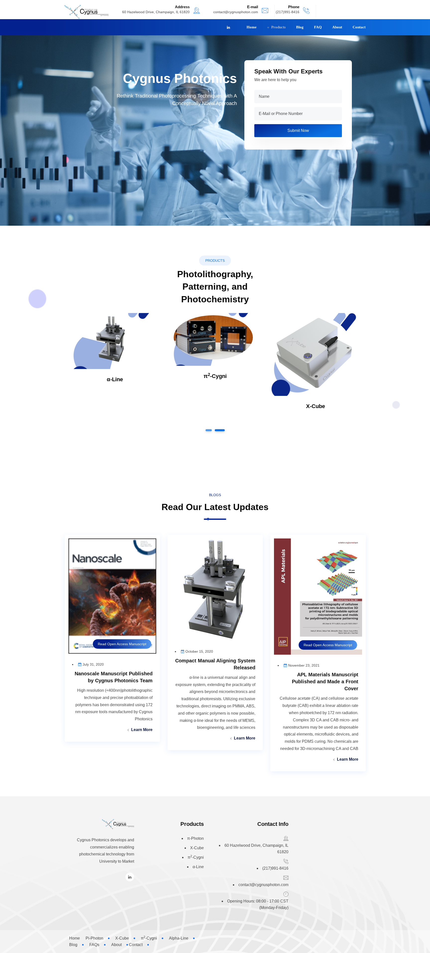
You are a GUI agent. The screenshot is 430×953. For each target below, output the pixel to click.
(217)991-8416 (275, 868)
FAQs (94, 945)
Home (252, 27)
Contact (359, 27)
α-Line (115, 379)
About (337, 27)
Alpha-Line (178, 938)
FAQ (318, 27)
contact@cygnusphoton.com (235, 12)
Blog (300, 27)
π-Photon (195, 838)
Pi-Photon (94, 938)
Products (278, 27)
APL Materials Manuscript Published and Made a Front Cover (325, 681)
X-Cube (315, 406)
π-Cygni (215, 376)
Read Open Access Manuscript (328, 645)
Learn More (347, 759)
